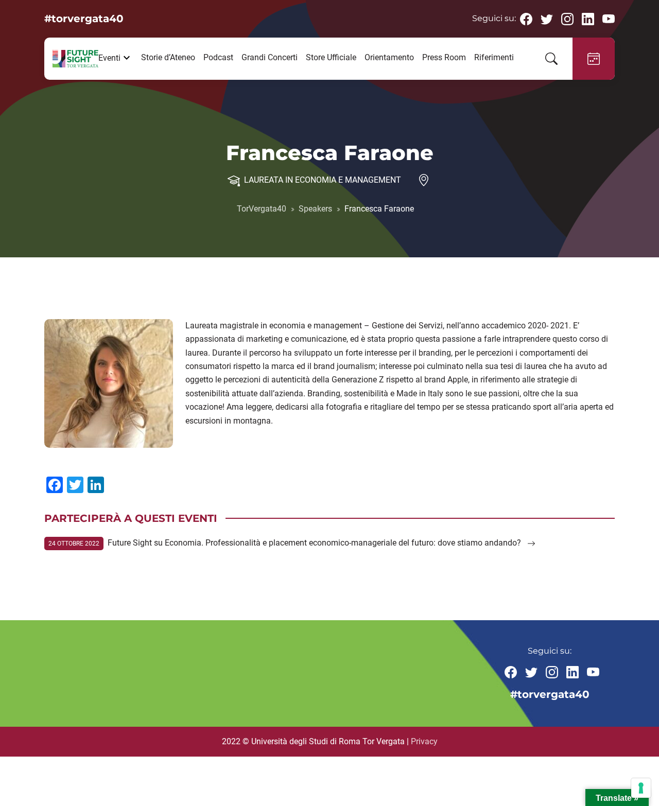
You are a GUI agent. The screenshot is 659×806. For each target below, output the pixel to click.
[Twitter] (547, 18)
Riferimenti (494, 57)
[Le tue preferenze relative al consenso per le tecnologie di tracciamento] (641, 788)
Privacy (424, 741)
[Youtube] (608, 18)
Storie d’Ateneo (168, 57)
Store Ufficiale (331, 57)
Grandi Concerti (269, 57)
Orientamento (389, 57)
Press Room (444, 57)
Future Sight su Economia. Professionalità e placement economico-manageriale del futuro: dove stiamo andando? (315, 543)
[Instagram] (567, 18)
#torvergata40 (84, 18)
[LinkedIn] (588, 18)
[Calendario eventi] (594, 59)
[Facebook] (526, 18)
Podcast (218, 57)
